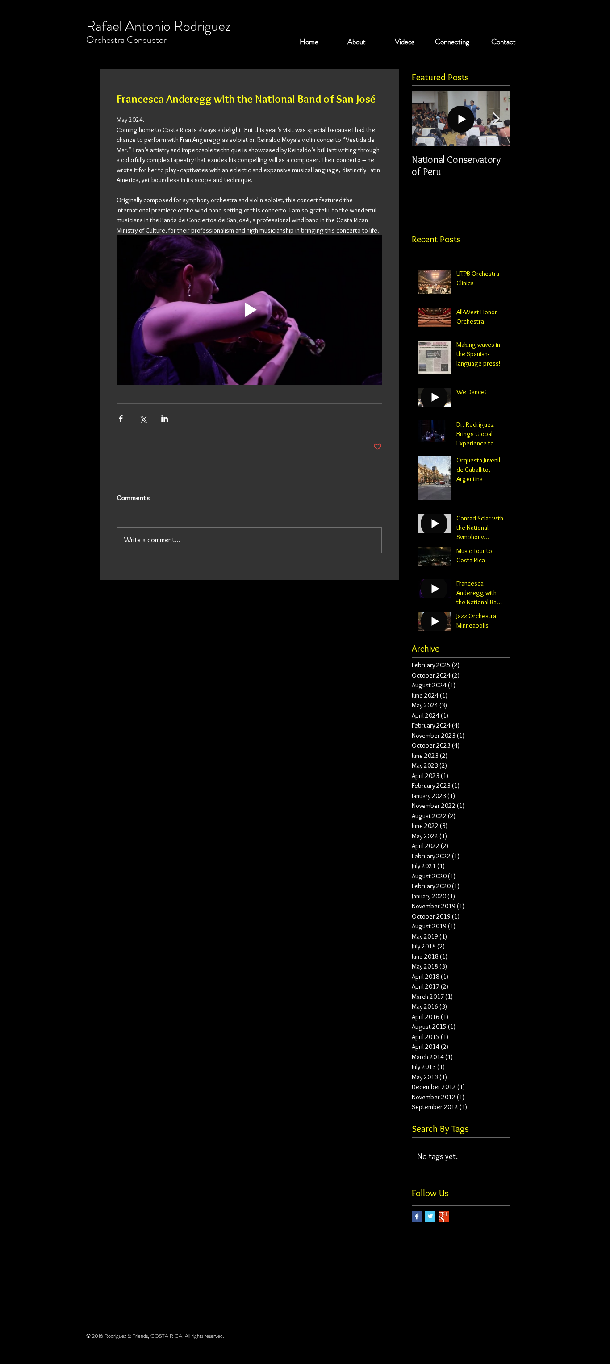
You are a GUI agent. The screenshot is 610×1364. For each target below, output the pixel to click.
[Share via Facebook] (121, 418)
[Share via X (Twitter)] (142, 418)
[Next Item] (496, 119)
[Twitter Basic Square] (430, 1216)
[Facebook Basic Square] (417, 1216)
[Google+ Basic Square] (444, 1216)
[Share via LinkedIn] (164, 418)
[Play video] (249, 309)
